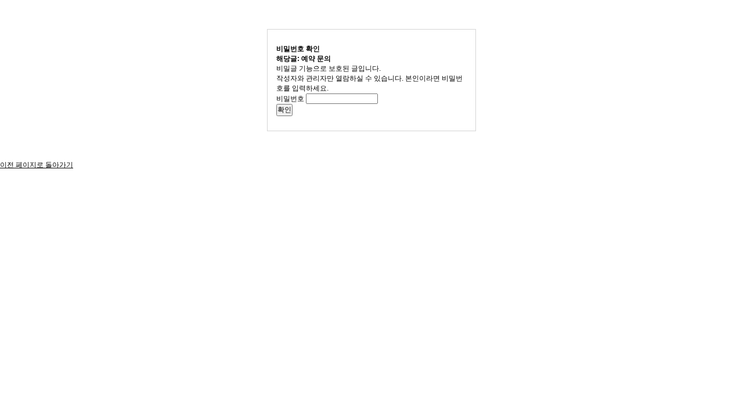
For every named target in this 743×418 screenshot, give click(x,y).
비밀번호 (290, 99)
